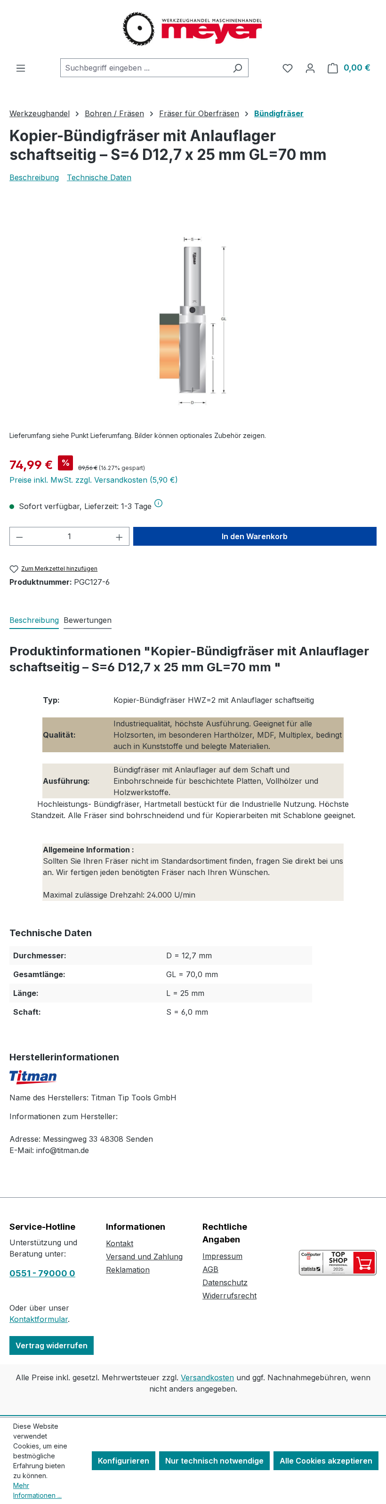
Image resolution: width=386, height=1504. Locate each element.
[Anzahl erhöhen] (119, 536)
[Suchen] (237, 67)
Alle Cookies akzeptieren (326, 1460)
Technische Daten (99, 177)
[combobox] (143, 67)
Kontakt (119, 1243)
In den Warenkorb (255, 536)
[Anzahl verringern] (19, 536)
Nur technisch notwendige (214, 1460)
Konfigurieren (123, 1460)
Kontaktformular (38, 1319)
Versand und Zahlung (144, 1256)
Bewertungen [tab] (88, 620)
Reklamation (128, 1269)
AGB (210, 1269)
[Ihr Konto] (310, 67)
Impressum (222, 1256)
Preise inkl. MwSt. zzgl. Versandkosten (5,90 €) (93, 480)
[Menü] (20, 67)
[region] (193, 322)
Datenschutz (225, 1282)
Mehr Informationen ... (37, 1490)
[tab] (34, 620)
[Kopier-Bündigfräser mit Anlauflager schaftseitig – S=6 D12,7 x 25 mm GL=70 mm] (193, 322)
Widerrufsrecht (229, 1295)
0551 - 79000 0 (42, 1273)
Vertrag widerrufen (52, 1345)
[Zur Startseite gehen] (193, 29)
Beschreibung (34, 177)
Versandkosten (207, 1377)
